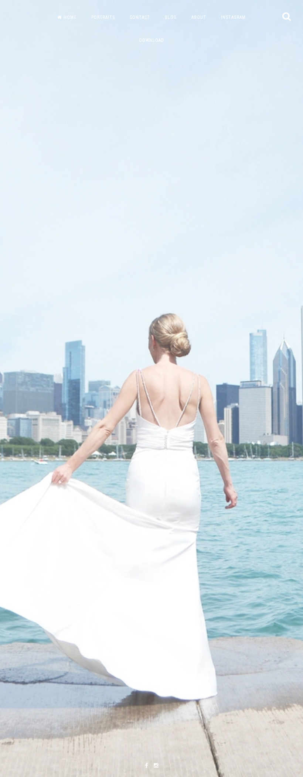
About (198, 17)
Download (151, 40)
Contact (140, 17)
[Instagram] (156, 766)
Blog (171, 17)
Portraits (103, 17)
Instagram (233, 17)
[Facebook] (146, 766)
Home (70, 17)
